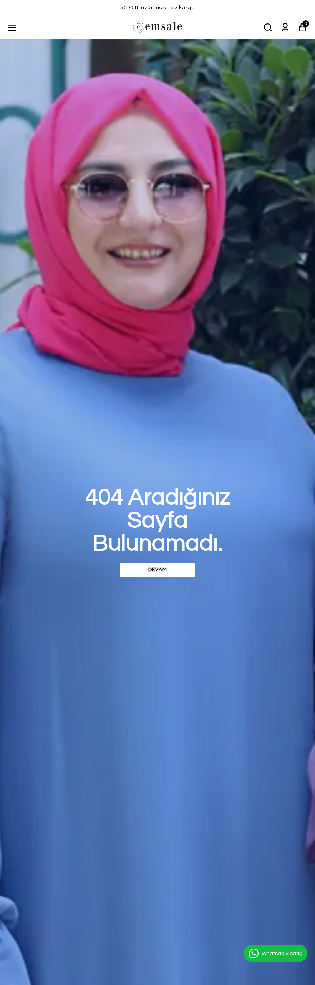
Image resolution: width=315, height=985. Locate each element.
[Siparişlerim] (285, 27)
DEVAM (157, 569)
